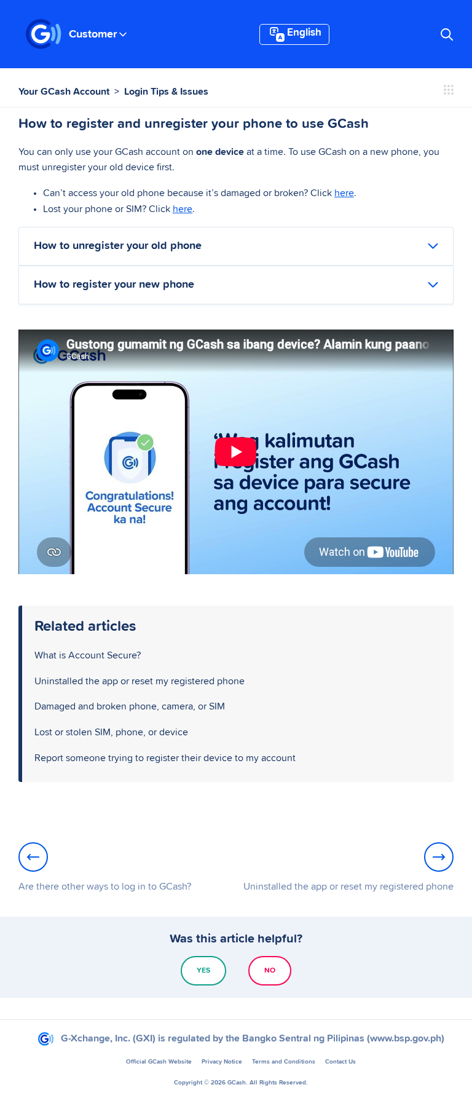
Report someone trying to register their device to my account (165, 758)
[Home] (43, 34)
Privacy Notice (222, 1062)
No (269, 970)
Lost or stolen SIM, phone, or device (111, 732)
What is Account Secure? (87, 655)
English (304, 33)
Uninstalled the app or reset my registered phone (139, 681)
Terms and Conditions (283, 1062)
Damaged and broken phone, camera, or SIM (129, 706)
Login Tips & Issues (166, 92)
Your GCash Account (63, 92)
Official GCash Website (159, 1062)
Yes (203, 970)
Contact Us (340, 1062)
